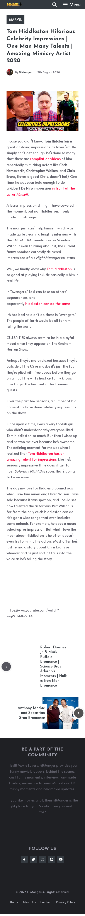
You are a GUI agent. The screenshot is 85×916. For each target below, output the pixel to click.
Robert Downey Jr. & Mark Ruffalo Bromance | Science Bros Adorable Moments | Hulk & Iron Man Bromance (53, 667)
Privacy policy (65, 902)
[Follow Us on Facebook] (24, 859)
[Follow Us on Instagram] (42, 859)
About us (29, 902)
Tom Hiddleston (59, 268)
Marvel (15, 19)
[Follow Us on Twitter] (33, 859)
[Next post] (79, 713)
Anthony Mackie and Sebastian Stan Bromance (31, 713)
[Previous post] (6, 667)
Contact (46, 902)
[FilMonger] (13, 4)
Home (14, 902)
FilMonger (25, 72)
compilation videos (45, 158)
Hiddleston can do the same (47, 303)
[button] (54, 4)
